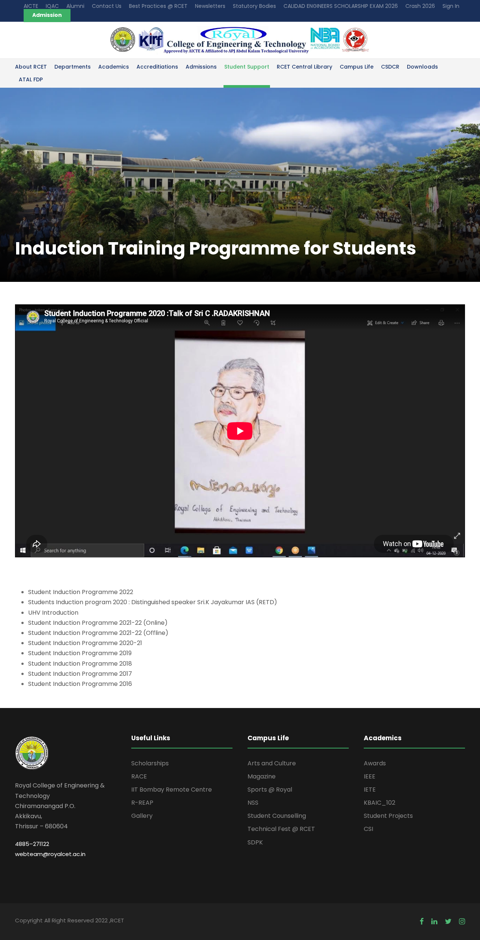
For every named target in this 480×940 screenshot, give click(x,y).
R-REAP (142, 802)
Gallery (142, 815)
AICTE (31, 6)
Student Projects (388, 815)
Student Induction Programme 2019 (80, 653)
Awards (375, 763)
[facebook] (422, 921)
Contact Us (107, 6)
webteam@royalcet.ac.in (50, 854)
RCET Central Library (304, 66)
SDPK (255, 842)
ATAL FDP (31, 79)
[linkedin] (434, 921)
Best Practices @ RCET (158, 6)
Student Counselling (277, 815)
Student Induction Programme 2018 (80, 663)
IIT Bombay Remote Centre (171, 789)
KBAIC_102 (379, 802)
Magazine (262, 776)
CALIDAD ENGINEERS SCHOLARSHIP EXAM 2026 (341, 6)
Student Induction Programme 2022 (80, 592)
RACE (139, 776)
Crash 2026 (420, 6)
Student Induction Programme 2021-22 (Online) (98, 622)
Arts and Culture (272, 763)
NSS (253, 802)
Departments (72, 66)
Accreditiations (157, 66)
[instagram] (462, 921)
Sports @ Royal (270, 789)
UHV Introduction (53, 612)
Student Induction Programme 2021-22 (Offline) (98, 633)
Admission (47, 15)
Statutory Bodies (254, 6)
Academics (113, 66)
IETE (370, 789)
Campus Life (357, 66)
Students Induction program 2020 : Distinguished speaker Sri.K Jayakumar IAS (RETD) (152, 602)
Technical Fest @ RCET (281, 829)
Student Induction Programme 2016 (80, 684)
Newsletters (210, 6)
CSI (368, 829)
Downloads (422, 66)
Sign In (450, 6)
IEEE (369, 776)
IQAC (52, 6)
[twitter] (448, 921)
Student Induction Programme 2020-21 (85, 643)
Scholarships (150, 763)
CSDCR (390, 66)
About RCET (31, 66)
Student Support (246, 66)
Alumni (75, 6)
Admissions (201, 66)
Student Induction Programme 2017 (80, 673)
